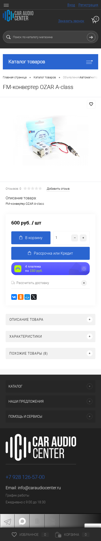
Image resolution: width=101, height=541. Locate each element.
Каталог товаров (26, 61)
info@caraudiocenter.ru (39, 487)
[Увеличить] (50, 140)
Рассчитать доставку (32, 283)
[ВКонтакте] (14, 297)
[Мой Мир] (27, 297)
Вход (71, 5)
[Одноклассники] (20, 297)
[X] (34, 297)
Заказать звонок (71, 21)
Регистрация (88, 5)
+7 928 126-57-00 (25, 477)
